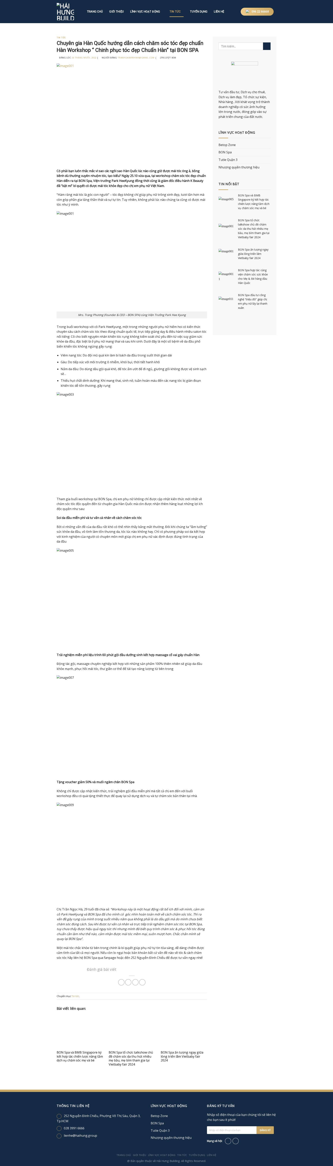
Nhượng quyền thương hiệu (239, 167)
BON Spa (225, 152)
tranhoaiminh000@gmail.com (136, 57)
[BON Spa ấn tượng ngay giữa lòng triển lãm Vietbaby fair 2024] (184, 1031)
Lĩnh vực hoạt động (145, 11)
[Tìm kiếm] (232, 12)
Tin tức (175, 11)
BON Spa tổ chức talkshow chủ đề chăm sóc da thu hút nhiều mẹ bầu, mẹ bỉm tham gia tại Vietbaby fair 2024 (131, 1058)
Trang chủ (95, 11)
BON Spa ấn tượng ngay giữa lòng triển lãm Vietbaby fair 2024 (182, 1056)
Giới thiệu (116, 11)
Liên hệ (219, 11)
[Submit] (267, 46)
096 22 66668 (260, 11)
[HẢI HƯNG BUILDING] (68, 11)
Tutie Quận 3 (228, 160)
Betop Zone (227, 145)
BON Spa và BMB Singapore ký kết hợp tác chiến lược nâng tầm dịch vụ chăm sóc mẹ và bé (80, 1056)
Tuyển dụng (198, 11)
